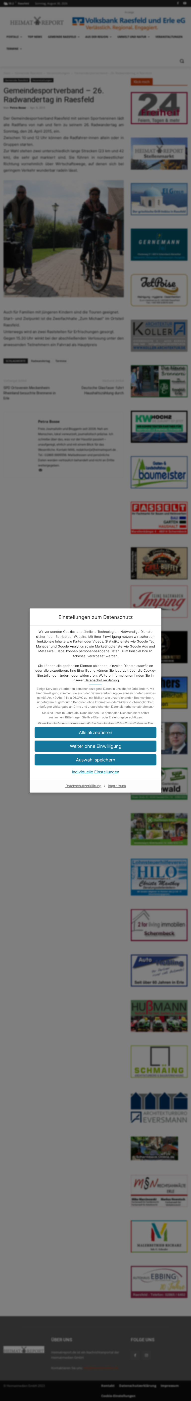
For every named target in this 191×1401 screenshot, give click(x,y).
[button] (95, 746)
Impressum (117, 786)
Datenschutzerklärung (102, 680)
